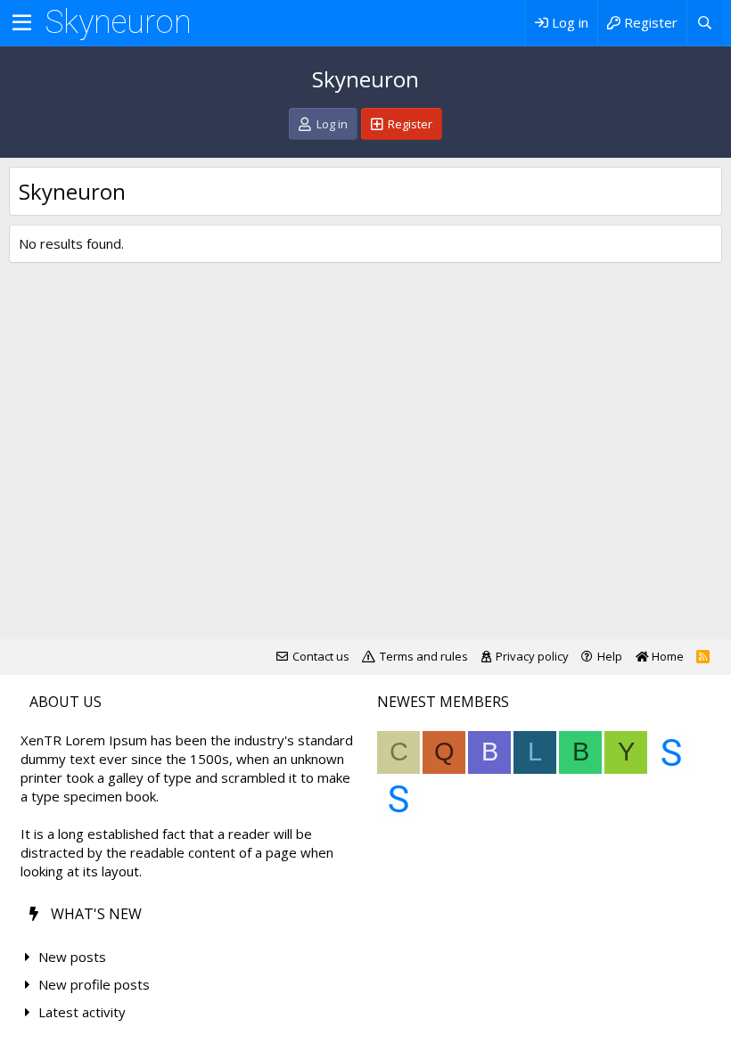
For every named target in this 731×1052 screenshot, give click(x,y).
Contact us (320, 656)
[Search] (704, 22)
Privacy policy (532, 656)
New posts (72, 957)
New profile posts (94, 984)
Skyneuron (118, 22)
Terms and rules (424, 656)
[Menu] (22, 23)
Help (609, 656)
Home (666, 656)
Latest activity (82, 1012)
